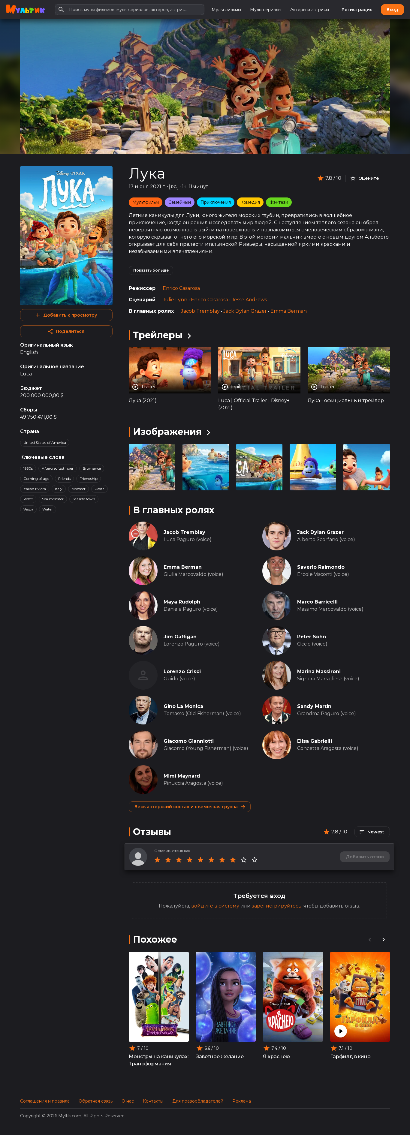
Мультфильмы (226, 9)
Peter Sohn (311, 637)
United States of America (44, 442)
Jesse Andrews (249, 300)
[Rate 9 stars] (243, 859)
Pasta (99, 488)
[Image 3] (313, 467)
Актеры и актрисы (309, 9)
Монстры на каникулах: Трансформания (158, 1060)
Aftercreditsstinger (58, 468)
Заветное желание (220, 1056)
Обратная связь (96, 1101)
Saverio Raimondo (321, 567)
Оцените (368, 178)
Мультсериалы (265, 9)
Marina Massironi (319, 671)
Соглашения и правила (45, 1101)
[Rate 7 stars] (222, 859)
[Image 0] (152, 467)
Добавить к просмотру (70, 315)
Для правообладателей (197, 1101)
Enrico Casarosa (181, 288)
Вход (392, 9)
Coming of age (36, 478)
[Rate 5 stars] (200, 859)
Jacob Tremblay (200, 311)
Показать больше (151, 270)
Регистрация (357, 9)
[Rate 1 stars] (157, 859)
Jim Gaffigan (180, 637)
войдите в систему (215, 906)
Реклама (241, 1101)
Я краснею (276, 1056)
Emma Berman (288, 311)
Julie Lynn (175, 300)
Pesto (28, 499)
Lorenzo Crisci (182, 671)
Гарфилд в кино (350, 1056)
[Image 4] (366, 467)
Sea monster (53, 499)
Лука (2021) (143, 400)
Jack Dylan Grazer (245, 311)
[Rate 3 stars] (178, 859)
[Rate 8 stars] (233, 859)
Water (47, 509)
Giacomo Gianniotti (189, 741)
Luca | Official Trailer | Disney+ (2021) (254, 404)
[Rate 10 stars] (254, 859)
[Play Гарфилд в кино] (340, 1031)
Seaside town (84, 499)
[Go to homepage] (25, 9)
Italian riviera (34, 488)
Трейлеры (157, 335)
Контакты (153, 1101)
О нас (128, 1101)
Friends (64, 478)
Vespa (28, 509)
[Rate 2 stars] (168, 859)
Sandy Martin (314, 706)
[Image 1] (205, 467)
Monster (78, 488)
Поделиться (70, 331)
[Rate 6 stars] (211, 859)
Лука (147, 173)
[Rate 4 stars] (189, 859)
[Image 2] (259, 467)
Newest (375, 832)
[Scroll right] (383, 939)
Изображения (167, 431)
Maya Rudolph (182, 602)
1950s (28, 468)
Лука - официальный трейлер (346, 400)
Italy (58, 488)
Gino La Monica (183, 706)
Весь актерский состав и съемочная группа (186, 806)
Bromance (92, 468)
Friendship (89, 478)
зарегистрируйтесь (276, 906)
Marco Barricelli (317, 602)
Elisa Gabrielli (314, 741)
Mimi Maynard (182, 776)
